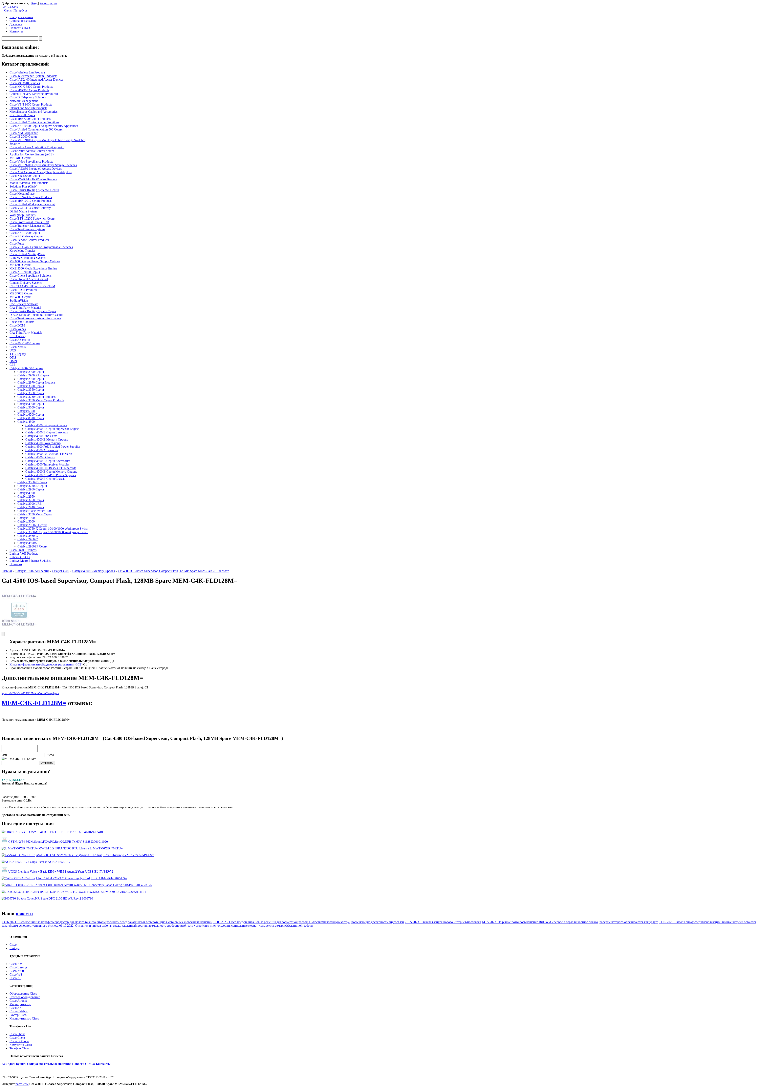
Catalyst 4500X (27, 542)
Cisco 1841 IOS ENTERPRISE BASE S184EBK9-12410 (66, 832)
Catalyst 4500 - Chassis (40, 457)
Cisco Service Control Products (29, 240)
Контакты (16, 31)
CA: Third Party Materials (26, 332)
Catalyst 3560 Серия (30, 393)
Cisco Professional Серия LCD (29, 222)
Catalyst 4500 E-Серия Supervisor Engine (52, 428)
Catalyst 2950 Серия (30, 379)
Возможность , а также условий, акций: (60, 661)
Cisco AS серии (20, 339)
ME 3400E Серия (21, 293)
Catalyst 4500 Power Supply (43, 443)
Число (50, 755)
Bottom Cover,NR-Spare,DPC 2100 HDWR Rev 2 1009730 (55, 898)
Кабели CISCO (20, 557)
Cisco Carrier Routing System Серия (33, 311)
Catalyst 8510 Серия (30, 418)
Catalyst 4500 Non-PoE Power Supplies (50, 475)
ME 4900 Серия (20, 297)
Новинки (16, 564)
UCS (13, 350)
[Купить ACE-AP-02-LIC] (14, 861)
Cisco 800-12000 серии (25, 343)
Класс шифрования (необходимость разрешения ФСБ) (46, 664)
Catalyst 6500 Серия (30, 414)
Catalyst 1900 (26, 518)
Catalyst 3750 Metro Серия (34, 514)
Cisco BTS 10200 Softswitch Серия (32, 218)
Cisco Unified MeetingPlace (27, 254)
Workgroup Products (22, 215)
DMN (13, 361)
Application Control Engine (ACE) (32, 154)
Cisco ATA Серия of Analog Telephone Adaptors (41, 172)
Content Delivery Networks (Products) (34, 93)
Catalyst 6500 (26, 411)
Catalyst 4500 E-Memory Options (46, 439)
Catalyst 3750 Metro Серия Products (40, 400)
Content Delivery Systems (26, 282)
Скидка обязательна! (23, 20)
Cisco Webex (18, 329)
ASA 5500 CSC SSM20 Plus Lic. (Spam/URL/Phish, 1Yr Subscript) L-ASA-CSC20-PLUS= (95, 855)
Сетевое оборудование (25, 997)
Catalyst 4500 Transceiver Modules (47, 464)
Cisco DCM (17, 325)
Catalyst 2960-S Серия (32, 525)
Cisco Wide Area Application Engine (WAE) (37, 147)
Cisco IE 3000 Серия (23, 136)
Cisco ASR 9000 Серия (25, 272)
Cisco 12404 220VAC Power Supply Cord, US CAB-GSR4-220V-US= (81, 878)
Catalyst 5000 (26, 521)
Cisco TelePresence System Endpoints (33, 76)
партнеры (22, 1084)
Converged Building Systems (28, 257)
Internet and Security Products (28, 108)
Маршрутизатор (20, 1004)
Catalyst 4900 (26, 493)
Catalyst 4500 (26, 421)
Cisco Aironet (18, 1000)
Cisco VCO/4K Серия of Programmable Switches (41, 247)
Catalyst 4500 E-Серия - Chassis (46, 425)
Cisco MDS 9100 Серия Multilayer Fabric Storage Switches (47, 140)
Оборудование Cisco (23, 993)
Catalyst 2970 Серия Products (36, 382)
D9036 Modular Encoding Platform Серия (36, 314)
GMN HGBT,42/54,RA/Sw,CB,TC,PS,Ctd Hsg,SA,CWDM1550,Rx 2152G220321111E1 (89, 891)
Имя (4, 755)
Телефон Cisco (19, 1048)
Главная (7, 571)
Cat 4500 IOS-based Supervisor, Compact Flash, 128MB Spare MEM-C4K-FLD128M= (173, 571)
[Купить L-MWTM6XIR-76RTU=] (20, 848)
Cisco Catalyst (19, 1011)
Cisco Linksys (18, 967)
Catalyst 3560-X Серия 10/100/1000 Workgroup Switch (52, 532)
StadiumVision (19, 300)
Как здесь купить (21, 17)
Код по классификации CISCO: (31, 657)
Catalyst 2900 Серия (30, 371)
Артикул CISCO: (21, 650)
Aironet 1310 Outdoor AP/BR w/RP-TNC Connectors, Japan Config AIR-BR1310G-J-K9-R (93, 885)
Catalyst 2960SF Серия (32, 546)
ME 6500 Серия (20, 265)
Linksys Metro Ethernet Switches (30, 560)
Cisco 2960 (17, 971)
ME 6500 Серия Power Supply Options (35, 261)
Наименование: (20, 653)
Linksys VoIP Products (24, 553)
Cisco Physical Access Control (29, 279)
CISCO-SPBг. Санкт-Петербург (15, 8)
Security (15, 143)
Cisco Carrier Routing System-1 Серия (34, 190)
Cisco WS (16, 974)
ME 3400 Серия (20, 158)
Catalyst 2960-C (27, 539)
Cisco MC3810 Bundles (25, 83)
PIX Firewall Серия (22, 115)
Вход (34, 3)
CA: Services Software (24, 304)
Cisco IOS (16, 963)
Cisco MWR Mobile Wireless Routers (33, 179)
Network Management (24, 101)
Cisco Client (17, 1037)
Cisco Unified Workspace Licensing (32, 204)
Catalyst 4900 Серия (30, 404)
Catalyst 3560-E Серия (32, 482)
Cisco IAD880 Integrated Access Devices (36, 168)
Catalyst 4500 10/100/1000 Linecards (48, 453)
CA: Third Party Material (25, 307)
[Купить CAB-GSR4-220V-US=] (18, 878)
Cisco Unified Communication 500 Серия (36, 129)
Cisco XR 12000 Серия (25, 175)
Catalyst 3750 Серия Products (36, 396)
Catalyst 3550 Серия (30, 389)
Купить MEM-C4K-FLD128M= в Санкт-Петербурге (30, 693)
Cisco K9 (15, 978)
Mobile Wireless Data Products (29, 183)
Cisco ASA (17, 1007)
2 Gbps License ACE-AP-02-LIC (49, 861)
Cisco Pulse (17, 243)
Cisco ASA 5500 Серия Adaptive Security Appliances (44, 126)
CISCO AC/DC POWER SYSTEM (32, 286)
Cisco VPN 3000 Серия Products (31, 104)
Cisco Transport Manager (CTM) (30, 225)
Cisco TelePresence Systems (27, 229)
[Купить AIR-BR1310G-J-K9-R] (18, 885)
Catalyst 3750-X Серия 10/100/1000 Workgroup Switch (52, 528)
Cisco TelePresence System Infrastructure (35, 318)
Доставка (16, 24)
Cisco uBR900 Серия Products (29, 90)
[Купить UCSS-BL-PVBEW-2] (5, 871)
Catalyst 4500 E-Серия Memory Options (51, 471)
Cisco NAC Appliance (24, 133)
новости (24, 913)
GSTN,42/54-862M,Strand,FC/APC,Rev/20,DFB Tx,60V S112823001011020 (58, 841)
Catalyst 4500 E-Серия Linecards (46, 432)
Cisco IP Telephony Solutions (28, 97)
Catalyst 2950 (26, 496)
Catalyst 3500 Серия (30, 386)
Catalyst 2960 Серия (30, 489)
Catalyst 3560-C (27, 535)
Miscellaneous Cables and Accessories (33, 111)
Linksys (14, 948)
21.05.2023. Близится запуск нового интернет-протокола (443, 922)
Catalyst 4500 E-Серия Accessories (47, 461)
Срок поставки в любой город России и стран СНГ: (45, 668)
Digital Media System (23, 211)
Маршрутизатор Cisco (24, 1018)
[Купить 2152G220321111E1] (16, 891)
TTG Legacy (18, 354)
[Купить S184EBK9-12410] (15, 832)
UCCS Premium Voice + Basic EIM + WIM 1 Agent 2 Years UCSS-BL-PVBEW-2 (60, 871)
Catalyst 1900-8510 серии (26, 368)
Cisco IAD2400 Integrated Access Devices (36, 79)
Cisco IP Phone (19, 1041)
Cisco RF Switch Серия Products (31, 197)
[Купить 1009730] (9, 898)
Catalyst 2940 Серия (30, 507)
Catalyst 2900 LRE (29, 503)
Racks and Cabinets (22, 322)
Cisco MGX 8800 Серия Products (31, 86)
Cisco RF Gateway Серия (26, 236)
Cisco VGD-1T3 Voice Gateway (30, 207)
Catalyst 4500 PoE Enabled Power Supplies (52, 446)
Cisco (13, 944)
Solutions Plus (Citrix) (23, 186)
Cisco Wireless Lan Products (27, 72)
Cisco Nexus (18, 346)
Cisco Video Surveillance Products (31, 161)
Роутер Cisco (18, 1015)
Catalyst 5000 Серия (30, 407)
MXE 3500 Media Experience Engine (33, 268)
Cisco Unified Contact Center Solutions (34, 122)
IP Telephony (18, 336)
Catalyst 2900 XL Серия (33, 375)
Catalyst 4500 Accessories (41, 450)
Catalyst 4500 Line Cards (41, 436)
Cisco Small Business (23, 550)
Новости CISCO (21, 28)
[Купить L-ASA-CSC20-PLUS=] (18, 855)
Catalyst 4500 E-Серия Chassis (45, 478)
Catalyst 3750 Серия (30, 500)
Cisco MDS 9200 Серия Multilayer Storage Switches (43, 165)
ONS (13, 357)
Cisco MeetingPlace (22, 193)
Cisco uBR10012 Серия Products (31, 200)
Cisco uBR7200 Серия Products (30, 118)
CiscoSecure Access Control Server (32, 150)
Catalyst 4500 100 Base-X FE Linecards (50, 468)
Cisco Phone (17, 1034)
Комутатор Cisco (21, 1044)
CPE (12, 364)
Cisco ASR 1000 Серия (25, 232)
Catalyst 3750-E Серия (32, 485)
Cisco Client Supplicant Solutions (31, 275)
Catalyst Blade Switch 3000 (34, 510)
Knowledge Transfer (22, 250)
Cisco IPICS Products (23, 289)
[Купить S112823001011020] (5, 841)
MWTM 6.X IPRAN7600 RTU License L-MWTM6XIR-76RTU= (80, 848)
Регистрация (48, 3)
